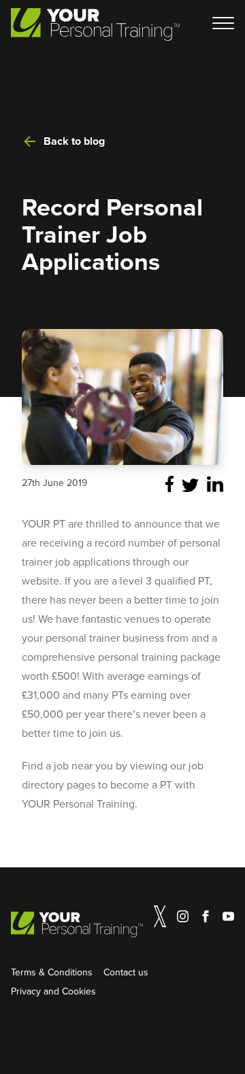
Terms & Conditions (52, 972)
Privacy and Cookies (53, 991)
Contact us (125, 972)
